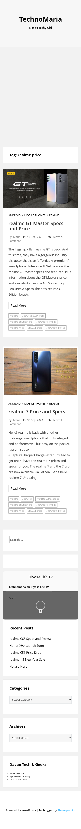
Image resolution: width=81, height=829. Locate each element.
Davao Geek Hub (16, 773)
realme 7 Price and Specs (36, 411)
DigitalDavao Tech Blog (19, 776)
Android (14, 215)
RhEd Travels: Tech (18, 779)
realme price (17, 328)
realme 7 (28, 499)
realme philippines (47, 322)
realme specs (35, 328)
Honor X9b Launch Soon (26, 646)
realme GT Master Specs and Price (35, 226)
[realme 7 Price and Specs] (40, 371)
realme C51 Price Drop (25, 652)
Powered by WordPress (21, 810)
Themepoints (66, 810)
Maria (17, 237)
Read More (18, 305)
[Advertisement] (40, 97)
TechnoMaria (40, 19)
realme (54, 215)
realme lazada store (34, 316)
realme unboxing (56, 328)
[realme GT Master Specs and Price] (40, 188)
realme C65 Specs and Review (30, 639)
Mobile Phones (34, 215)
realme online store (21, 322)
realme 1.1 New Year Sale (27, 659)
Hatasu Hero (18, 666)
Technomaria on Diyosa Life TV (29, 587)
